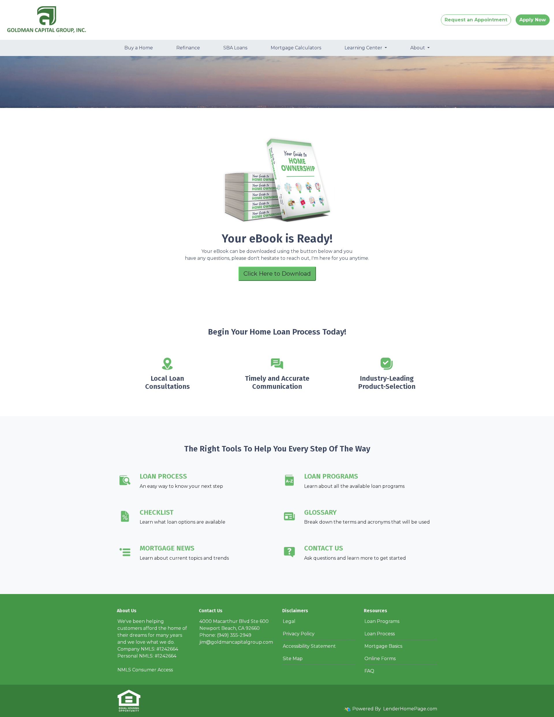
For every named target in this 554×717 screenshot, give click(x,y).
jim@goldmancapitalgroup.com (236, 642)
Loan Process (379, 633)
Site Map (293, 658)
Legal (289, 621)
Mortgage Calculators (296, 48)
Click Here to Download (277, 273)
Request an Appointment (476, 20)
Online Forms (380, 658)
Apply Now (532, 20)
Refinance (188, 48)
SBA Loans (235, 48)
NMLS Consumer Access (145, 670)
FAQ (369, 671)
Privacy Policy (299, 633)
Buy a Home (138, 48)
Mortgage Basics (383, 646)
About (418, 48)
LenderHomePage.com (410, 709)
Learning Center (364, 48)
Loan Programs (381, 621)
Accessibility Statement (309, 646)
